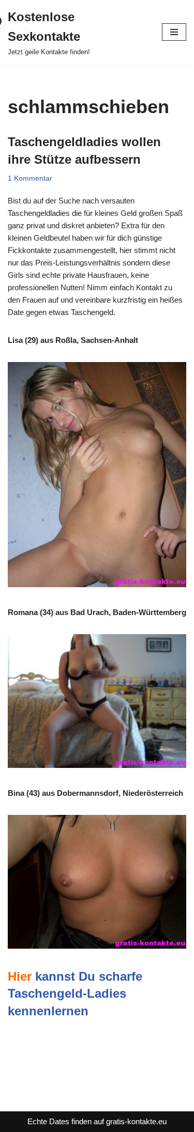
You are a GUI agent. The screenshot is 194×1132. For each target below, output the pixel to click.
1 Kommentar (30, 178)
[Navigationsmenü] (174, 32)
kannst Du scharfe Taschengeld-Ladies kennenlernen (75, 993)
